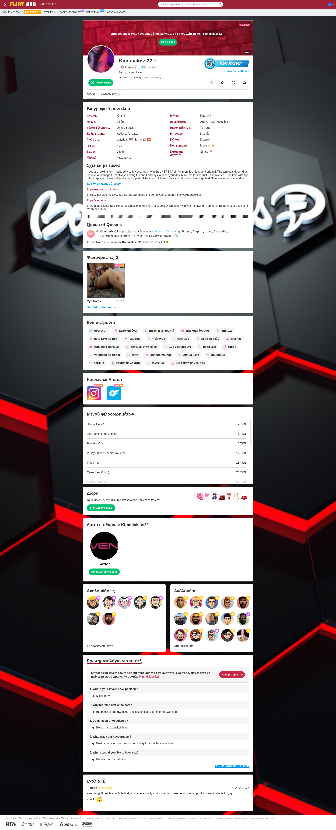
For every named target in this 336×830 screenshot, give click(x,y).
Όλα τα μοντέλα (12, 12)
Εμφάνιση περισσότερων (104, 183)
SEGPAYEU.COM (114, 818)
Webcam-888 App (116, 12)
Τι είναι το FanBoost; (236, 70)
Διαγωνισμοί (92, 12)
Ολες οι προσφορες (71, 12)
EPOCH (100, 818)
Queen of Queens (166, 231)
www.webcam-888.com (58, 818)
